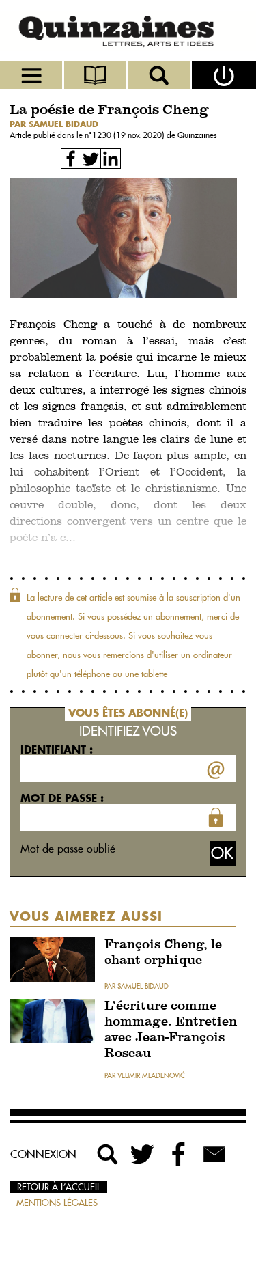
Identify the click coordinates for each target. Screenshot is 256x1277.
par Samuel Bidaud (54, 124)
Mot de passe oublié (67, 848)
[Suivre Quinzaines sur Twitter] (143, 1154)
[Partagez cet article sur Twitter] (91, 158)
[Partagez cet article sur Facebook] (71, 158)
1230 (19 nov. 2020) (129, 135)
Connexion (43, 1154)
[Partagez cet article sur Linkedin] (110, 158)
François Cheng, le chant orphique (163, 953)
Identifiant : (56, 749)
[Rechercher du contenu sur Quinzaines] (108, 1154)
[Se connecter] (224, 75)
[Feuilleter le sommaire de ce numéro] (96, 75)
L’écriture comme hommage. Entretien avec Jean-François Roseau (170, 1030)
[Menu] (32, 75)
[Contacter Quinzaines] (214, 1154)
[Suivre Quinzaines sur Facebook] (179, 1154)
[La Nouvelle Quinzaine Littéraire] (128, 30)
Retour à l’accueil (58, 1186)
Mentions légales (57, 1202)
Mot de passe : (62, 798)
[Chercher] (160, 75)
